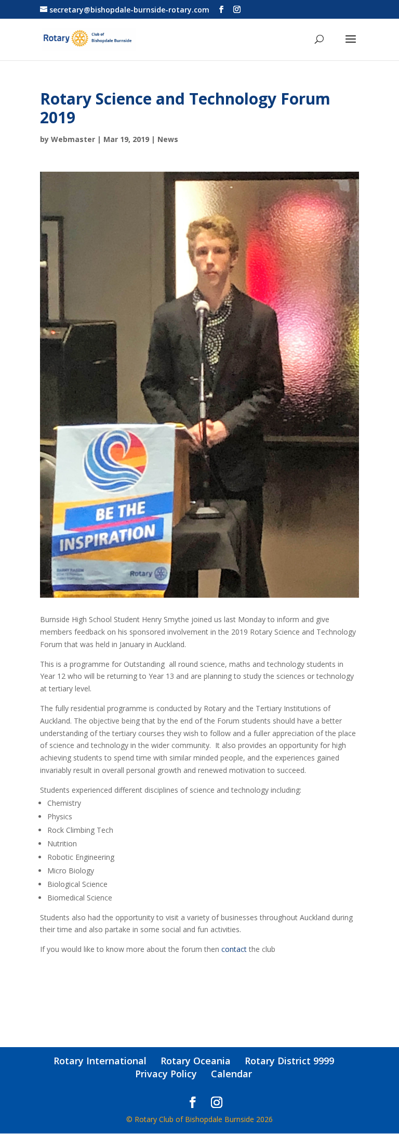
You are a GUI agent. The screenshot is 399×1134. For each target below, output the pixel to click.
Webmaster (73, 139)
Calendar (231, 1073)
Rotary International (100, 1060)
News (167, 139)
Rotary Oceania (196, 1060)
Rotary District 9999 (289, 1060)
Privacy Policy (166, 1073)
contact (234, 949)
